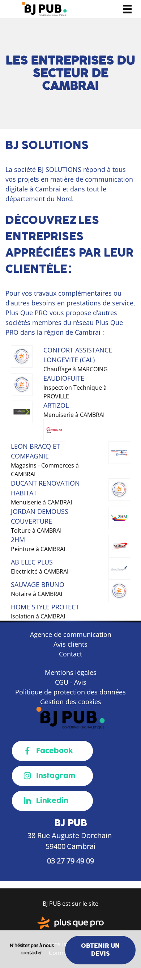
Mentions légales (71, 672)
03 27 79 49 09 (70, 861)
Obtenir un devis (100, 950)
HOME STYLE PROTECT (45, 607)
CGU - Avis (70, 682)
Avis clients (70, 644)
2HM (18, 539)
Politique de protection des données (70, 692)
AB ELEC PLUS (32, 562)
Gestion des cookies (70, 701)
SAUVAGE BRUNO (37, 584)
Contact (70, 654)
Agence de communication (70, 634)
